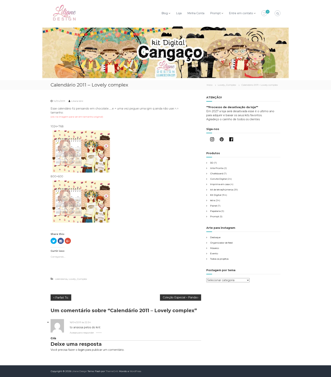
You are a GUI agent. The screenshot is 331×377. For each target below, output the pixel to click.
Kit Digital (215, 194)
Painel (213, 205)
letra (212, 200)
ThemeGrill (112, 371)
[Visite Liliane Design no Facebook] (231, 140)
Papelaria (215, 211)
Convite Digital (218, 178)
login (81, 349)
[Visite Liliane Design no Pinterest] (222, 140)
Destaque (215, 237)
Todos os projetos (219, 258)
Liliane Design (79, 371)
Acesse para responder (82, 332)
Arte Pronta (216, 168)
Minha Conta (195, 13)
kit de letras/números (221, 189)
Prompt (215, 13)
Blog (164, 13)
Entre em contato (241, 13)
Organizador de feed (221, 242)
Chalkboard (216, 173)
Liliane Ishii (77, 101)
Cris (53, 338)
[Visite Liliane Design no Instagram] (212, 140)
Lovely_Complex (227, 84)
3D (211, 162)
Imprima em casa (220, 184)
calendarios (61, 278)
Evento (214, 253)
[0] (264, 13)
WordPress (135, 371)
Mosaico (214, 248)
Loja (179, 13)
